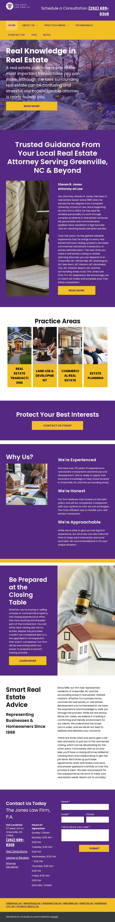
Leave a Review (17, 858)
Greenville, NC (14, 903)
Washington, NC (52, 903)
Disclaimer (12, 867)
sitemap (54, 917)
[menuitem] (13, 25)
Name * (65, 801)
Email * (65, 814)
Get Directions (16, 851)
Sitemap (11, 863)
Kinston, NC (86, 903)
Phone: (90, 814)
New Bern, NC (70, 903)
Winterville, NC (32, 903)
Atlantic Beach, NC (28, 906)
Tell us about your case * (75, 827)
